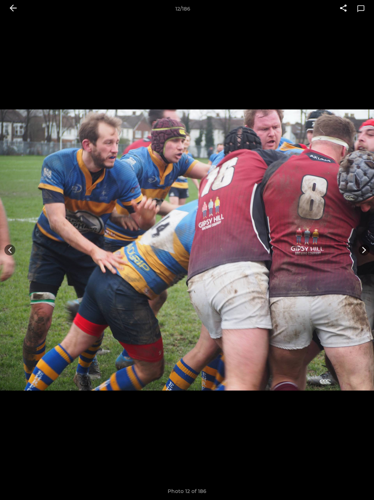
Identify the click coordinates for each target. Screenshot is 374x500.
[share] (343, 9)
